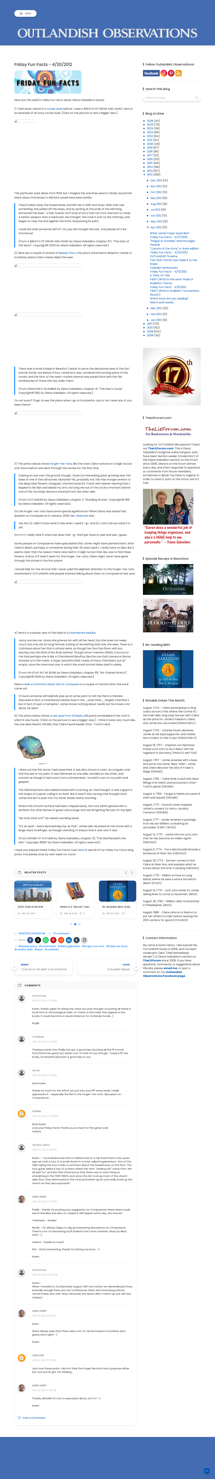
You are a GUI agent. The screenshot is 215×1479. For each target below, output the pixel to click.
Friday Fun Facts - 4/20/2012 (169, 252)
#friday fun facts (116, 946)
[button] (30, 940)
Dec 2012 (156, 180)
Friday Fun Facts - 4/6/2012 (168, 287)
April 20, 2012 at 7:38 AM (44, 1000)
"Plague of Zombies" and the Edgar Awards (172, 243)
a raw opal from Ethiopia (66, 716)
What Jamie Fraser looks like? (169, 233)
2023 (150, 132)
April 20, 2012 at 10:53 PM (44, 1274)
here (81, 850)
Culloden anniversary (164, 268)
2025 (150, 125)
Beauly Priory (67, 253)
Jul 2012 (155, 210)
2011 (150, 324)
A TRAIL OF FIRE (160, 275)
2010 (150, 328)
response (82, 516)
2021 (150, 140)
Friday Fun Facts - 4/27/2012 (169, 237)
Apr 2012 (156, 227)
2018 (150, 151)
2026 (150, 121)
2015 (150, 163)
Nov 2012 (156, 186)
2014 (150, 167)
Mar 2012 (156, 308)
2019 (150, 148)
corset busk (54, 109)
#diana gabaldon (69, 946)
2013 (150, 171)
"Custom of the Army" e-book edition (174, 248)
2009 (150, 331)
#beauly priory (27, 946)
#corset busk (47, 946)
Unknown (38, 1355)
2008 (150, 335)
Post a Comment (34, 1418)
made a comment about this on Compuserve (52, 684)
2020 (150, 144)
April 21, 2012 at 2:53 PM (44, 1360)
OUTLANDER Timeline (164, 256)
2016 (150, 159)
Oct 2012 (156, 192)
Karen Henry (39, 1196)
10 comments (61, 933)
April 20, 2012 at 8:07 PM (44, 1201)
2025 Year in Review (30, 907)
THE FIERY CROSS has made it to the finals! (173, 262)
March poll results (162, 302)
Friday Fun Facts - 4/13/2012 (168, 272)
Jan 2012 (156, 320)
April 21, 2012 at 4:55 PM (44, 1390)
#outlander (52, 949)
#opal (38, 949)
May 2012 (156, 221)
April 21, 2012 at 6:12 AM (44, 1315)
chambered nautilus (82, 633)
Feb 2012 (156, 314)
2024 (150, 128)
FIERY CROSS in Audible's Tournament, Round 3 (174, 293)
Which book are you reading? (169, 298)
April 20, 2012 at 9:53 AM (44, 1041)
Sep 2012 (156, 198)
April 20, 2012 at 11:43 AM (44, 1075)
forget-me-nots (61, 464)
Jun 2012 (156, 216)
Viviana (36, 1111)
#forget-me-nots (93, 946)
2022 (150, 136)
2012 (150, 174)
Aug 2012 (156, 204)
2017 (150, 155)
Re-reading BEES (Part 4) (118, 907)
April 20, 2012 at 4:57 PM (44, 1149)
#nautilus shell (23, 949)
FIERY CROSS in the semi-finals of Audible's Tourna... (171, 281)
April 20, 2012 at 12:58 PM (45, 1116)
